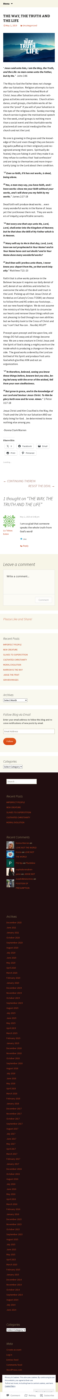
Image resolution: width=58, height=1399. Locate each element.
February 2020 (13, 977)
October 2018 (13, 1058)
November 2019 (14, 992)
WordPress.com (14, 1369)
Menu (6, 3)
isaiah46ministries (24, 878)
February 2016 (13, 1209)
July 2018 (10, 1073)
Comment (44, 600)
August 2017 (12, 1128)
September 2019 (14, 1003)
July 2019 (10, 1013)
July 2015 (10, 1244)
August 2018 (12, 1068)
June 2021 (11, 927)
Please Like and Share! (17, 619)
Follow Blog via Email (17, 714)
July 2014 (10, 1304)
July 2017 (10, 1133)
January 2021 (12, 932)
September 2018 (14, 1063)
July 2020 (10, 952)
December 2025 (14, 922)
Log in (9, 1354)
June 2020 (11, 957)
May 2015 (10, 1254)
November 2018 (14, 1053)
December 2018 (14, 1048)
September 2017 (14, 1123)
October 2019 (13, 997)
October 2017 (13, 1118)
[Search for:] (52, 3)
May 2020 (10, 962)
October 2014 (13, 1289)
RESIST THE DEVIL (41, 486)
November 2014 (14, 1284)
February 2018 (13, 1098)
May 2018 (10, 1083)
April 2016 (11, 1199)
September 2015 (14, 1234)
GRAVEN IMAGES (11, 679)
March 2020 (11, 972)
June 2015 (11, 1249)
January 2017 (12, 1163)
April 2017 (11, 1148)
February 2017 (13, 1158)
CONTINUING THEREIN (19, 481)
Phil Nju (19, 862)
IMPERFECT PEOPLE (12, 644)
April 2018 (11, 1088)
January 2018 (12, 1103)
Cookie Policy (10, 1386)
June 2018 (11, 1078)
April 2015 (11, 1259)
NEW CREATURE (10, 649)
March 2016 (11, 1204)
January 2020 (12, 982)
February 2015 (13, 1269)
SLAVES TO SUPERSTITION (15, 654)
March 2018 (11, 1093)
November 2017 (14, 1113)
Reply (26, 545)
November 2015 (14, 1224)
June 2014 (11, 1309)
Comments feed (14, 1364)
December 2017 (14, 1108)
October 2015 (13, 1229)
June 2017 (11, 1138)
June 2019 (11, 1018)
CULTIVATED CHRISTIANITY (15, 659)
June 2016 (11, 1189)
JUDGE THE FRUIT (11, 674)
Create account (13, 1349)
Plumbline (30, 862)
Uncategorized (30, 25)
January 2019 (12, 1043)
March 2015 (11, 1264)
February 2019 (13, 1038)
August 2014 (12, 1299)
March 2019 (11, 1033)
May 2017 (10, 1143)
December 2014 (14, 1279)
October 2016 (13, 1174)
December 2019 (14, 987)
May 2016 (10, 1194)
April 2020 (11, 967)
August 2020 (12, 947)
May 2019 (10, 1023)
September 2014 (14, 1294)
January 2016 (12, 1214)
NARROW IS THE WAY (13, 669)
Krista (18, 852)
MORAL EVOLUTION (12, 664)
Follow (10, 741)
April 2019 (11, 1028)
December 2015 (14, 1219)
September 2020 (14, 942)
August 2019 (12, 1008)
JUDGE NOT (29, 874)
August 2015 (12, 1239)
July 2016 (10, 1184)
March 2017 (11, 1153)
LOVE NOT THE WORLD (26, 847)
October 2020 (13, 937)
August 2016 (12, 1179)
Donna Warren (22, 843)
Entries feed (12, 1359)
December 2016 (14, 1168)
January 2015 (12, 1274)
